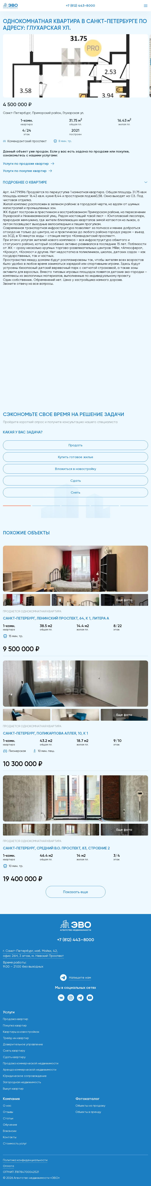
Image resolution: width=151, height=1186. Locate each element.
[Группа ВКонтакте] (61, 997)
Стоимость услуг (15, 1143)
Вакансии (9, 1131)
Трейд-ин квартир (16, 1038)
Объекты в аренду (88, 1112)
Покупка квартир (15, 1025)
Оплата (8, 1166)
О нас (7, 1105)
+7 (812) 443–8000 (80, 6)
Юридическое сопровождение (25, 1076)
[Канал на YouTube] (90, 997)
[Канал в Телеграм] (80, 997)
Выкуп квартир (13, 1088)
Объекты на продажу (90, 1105)
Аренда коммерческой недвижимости (29, 1069)
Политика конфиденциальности (25, 1160)
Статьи (8, 1118)
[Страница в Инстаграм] (70, 997)
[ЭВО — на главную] (10, 5)
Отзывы (8, 1112)
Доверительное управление (23, 1044)
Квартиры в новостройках (21, 1031)
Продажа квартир (15, 1019)
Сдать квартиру (14, 1057)
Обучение (10, 1124)
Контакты (9, 1137)
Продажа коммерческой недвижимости (30, 1063)
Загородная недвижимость (22, 1082)
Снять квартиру (14, 1050)
